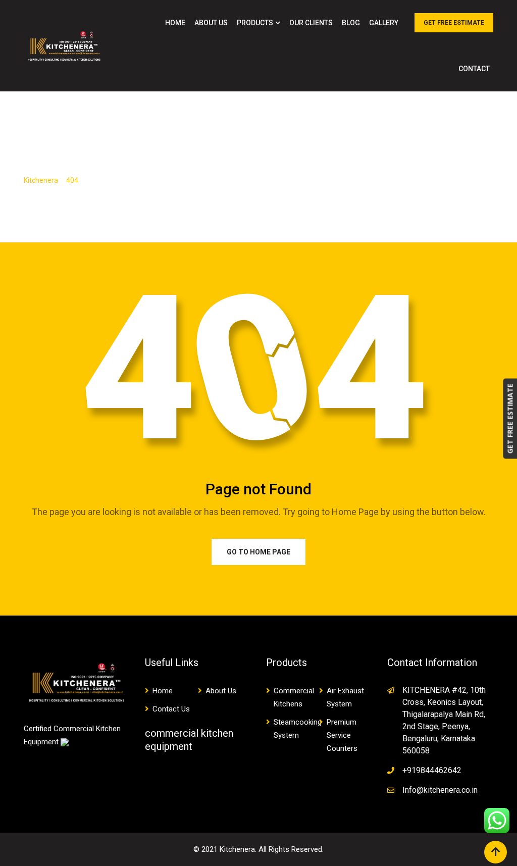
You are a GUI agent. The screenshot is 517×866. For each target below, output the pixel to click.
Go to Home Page (258, 552)
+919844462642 (431, 770)
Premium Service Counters (342, 735)
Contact (474, 69)
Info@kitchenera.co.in (440, 790)
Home (175, 23)
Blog (351, 23)
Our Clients (311, 23)
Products (255, 23)
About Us (211, 23)
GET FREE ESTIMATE (454, 22)
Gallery (383, 23)
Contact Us (171, 709)
